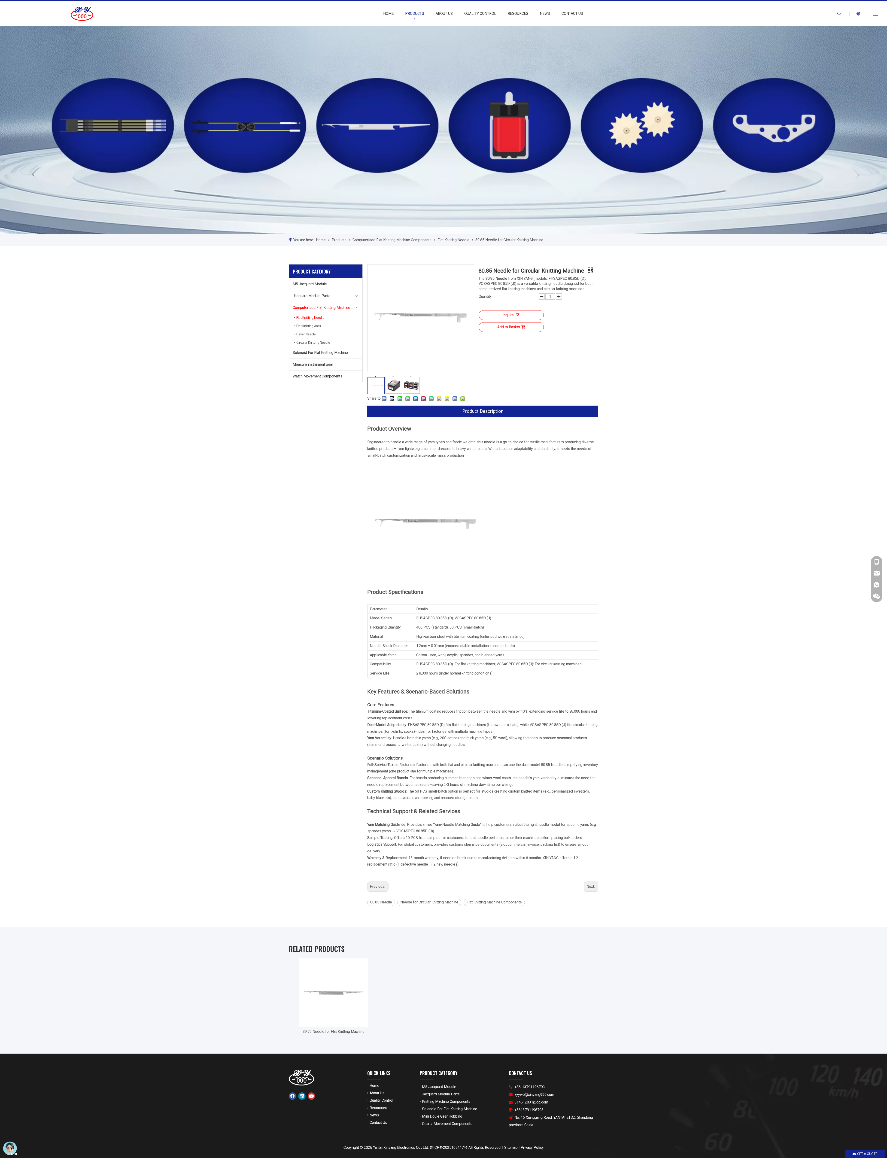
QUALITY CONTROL (480, 13)
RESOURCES (518, 13)
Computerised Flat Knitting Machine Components (327, 307)
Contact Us (378, 1122)
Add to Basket (508, 327)
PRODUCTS (414, 13)
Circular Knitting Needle (313, 342)
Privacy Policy (532, 1147)
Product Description (482, 411)
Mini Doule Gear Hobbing (442, 1116)
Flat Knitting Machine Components (494, 902)
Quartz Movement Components (447, 1124)
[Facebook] (292, 1096)
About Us (377, 1093)
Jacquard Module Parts (311, 296)
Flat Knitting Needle (310, 317)
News (374, 1115)
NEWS (545, 13)
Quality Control (381, 1100)
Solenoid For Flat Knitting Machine (320, 352)
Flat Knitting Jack (308, 326)
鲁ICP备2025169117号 (449, 1147)
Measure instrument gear (313, 364)
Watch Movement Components (317, 376)
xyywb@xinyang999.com (534, 1094)
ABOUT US (444, 13)
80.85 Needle (381, 902)
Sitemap (511, 1147)
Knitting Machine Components (446, 1101)
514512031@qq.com (531, 1102)
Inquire (508, 315)
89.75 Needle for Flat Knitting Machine (334, 1031)
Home (374, 1085)
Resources (378, 1108)
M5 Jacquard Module (310, 284)
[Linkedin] (302, 1096)
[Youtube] (311, 1096)
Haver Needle (306, 334)
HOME (388, 13)
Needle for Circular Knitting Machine (429, 902)
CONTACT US (572, 13)
